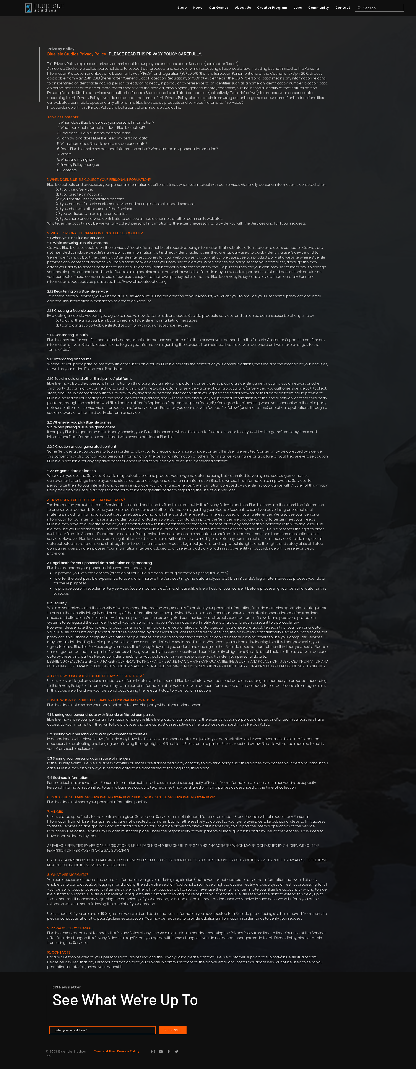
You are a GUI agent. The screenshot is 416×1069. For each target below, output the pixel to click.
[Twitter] (176, 1051)
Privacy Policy (61, 48)
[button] (318, 7)
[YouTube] (161, 1051)
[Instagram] (153, 1051)
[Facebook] (168, 1051)
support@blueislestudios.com (118, 918)
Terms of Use (104, 1051)
